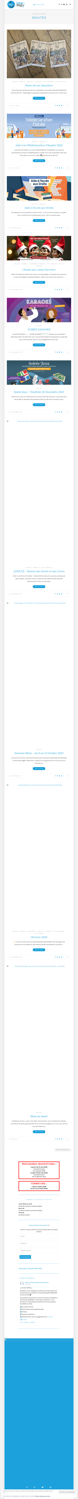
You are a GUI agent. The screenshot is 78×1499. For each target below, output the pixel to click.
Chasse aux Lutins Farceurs (39, 269)
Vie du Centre (61, 81)
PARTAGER (32, 1322)
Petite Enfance (48, 81)
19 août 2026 (14, 105)
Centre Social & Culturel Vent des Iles (37, 1282)
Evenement (33, 264)
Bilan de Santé (39, 1116)
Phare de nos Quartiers (39, 85)
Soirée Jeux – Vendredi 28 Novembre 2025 (39, 392)
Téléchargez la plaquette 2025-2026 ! (30, 1268)
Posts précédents (62, 1149)
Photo (25, 1319)
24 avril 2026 (14, 168)
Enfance (22, 81)
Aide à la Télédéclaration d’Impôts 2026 (39, 145)
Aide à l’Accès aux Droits (39, 207)
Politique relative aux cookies (42, 1496)
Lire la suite (39, 98)
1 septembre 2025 (16, 957)
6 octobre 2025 (15, 776)
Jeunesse (38, 81)
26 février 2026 (15, 227)
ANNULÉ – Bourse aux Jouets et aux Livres (39, 571)
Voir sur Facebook (24, 1322)
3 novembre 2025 (16, 594)
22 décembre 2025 (16, 289)
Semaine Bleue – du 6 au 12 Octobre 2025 (39, 753)
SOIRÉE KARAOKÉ (39, 329)
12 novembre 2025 (16, 412)
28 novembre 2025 (16, 352)
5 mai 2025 (13, 1139)
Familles (30, 81)
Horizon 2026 (39, 937)
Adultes (15, 81)
